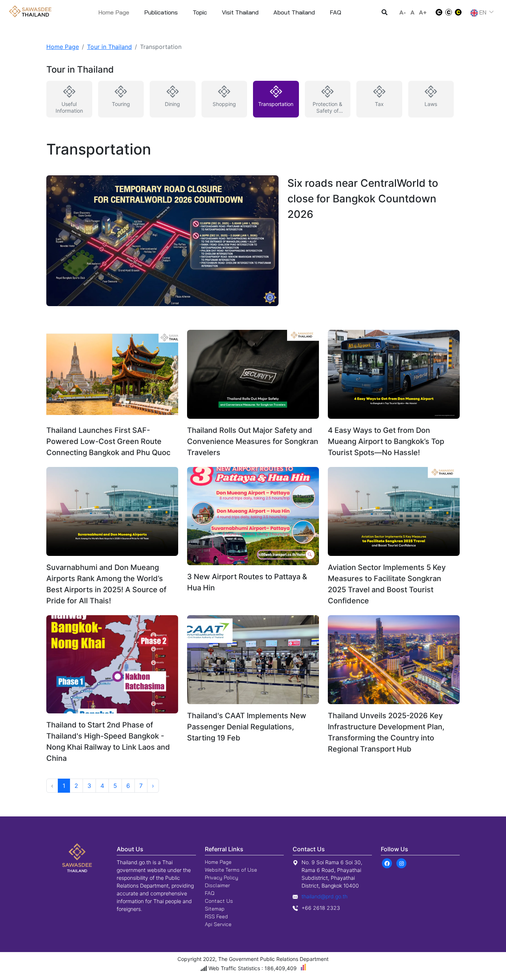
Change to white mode (437, 12)
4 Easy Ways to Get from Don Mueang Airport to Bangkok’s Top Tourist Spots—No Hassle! (386, 441)
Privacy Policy (221, 877)
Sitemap (214, 908)
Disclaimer (217, 885)
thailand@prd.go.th (324, 896)
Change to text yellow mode (460, 12)
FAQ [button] (335, 12)
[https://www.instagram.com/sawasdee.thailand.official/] (401, 862)
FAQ (209, 893)
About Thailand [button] (294, 12)
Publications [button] (161, 12)
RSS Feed (216, 916)
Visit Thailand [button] (240, 12)
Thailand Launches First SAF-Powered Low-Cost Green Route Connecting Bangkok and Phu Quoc (108, 441)
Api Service (218, 924)
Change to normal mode (448, 12)
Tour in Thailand (109, 46)
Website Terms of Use (231, 869)
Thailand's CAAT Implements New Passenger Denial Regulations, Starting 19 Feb (246, 726)
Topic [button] (200, 12)
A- (402, 12)
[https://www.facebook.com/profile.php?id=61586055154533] (387, 862)
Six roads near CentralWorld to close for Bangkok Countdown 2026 (362, 199)
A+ (423, 12)
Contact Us (219, 901)
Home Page (113, 12)
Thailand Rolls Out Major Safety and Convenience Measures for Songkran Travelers (252, 441)
